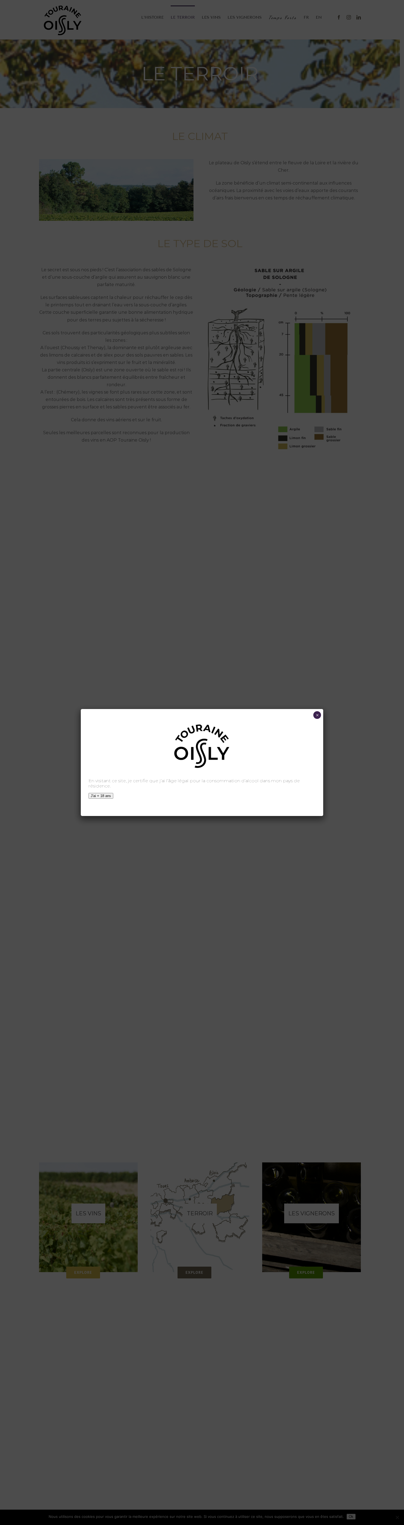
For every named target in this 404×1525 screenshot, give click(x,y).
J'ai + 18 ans (101, 796)
